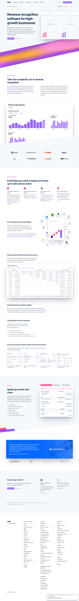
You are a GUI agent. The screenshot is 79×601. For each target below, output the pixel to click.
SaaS (41, 544)
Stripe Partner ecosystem (46, 571)
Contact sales (67, 2)
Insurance (42, 554)
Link (25, 549)
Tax (24, 563)
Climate (25, 534)
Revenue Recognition (12, 6)
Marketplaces (43, 539)
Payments (26, 554)
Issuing (25, 547)
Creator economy (44, 547)
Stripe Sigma (26, 561)
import (12, 233)
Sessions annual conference (63, 530)
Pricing (41, 2)
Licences (59, 537)
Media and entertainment (45, 556)
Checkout (26, 532)
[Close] (76, 594)
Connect (25, 535)
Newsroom (59, 550)
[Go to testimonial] (37, 457)
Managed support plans (62, 561)
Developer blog (43, 588)
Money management (44, 541)
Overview (60, 6)
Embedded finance (44, 532)
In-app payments (44, 537)
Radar (25, 558)
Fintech (42, 549)
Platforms (42, 542)
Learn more (43, 493)
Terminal (26, 565)
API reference (43, 580)
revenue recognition (12, 89)
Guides (58, 523)
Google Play (24, 235)
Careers (59, 549)
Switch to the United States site (54, 598)
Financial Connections (28, 542)
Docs (71, 6)
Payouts (25, 556)
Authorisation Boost (28, 527)
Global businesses (44, 535)
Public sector (43, 561)
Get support (59, 559)
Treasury (26, 567)
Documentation (43, 578)
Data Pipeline (26, 539)
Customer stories (61, 525)
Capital (25, 530)
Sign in (59, 2)
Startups (42, 525)
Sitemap (59, 539)
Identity (25, 544)
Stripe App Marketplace (45, 570)
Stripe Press (59, 552)
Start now (10, 38)
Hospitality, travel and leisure (46, 553)
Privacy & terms (60, 532)
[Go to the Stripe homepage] (8, 521)
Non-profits (42, 558)
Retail (41, 563)
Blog (58, 527)
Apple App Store (15, 235)
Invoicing (26, 546)
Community (59, 528)
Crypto (25, 537)
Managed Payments (28, 551)
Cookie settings (60, 540)
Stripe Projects (43, 587)
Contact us (17, 488)
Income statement (66, 385)
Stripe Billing (60, 488)
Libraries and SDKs (44, 585)
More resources (60, 542)
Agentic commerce (44, 527)
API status (42, 581)
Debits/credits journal (46, 385)
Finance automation (44, 534)
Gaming (42, 551)
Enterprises (42, 523)
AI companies (43, 546)
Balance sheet (56, 385)
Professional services (45, 560)
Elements (26, 541)
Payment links (27, 553)
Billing (25, 528)
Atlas (25, 525)
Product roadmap (61, 547)
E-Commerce (43, 530)
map (48, 199)
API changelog (43, 583)
